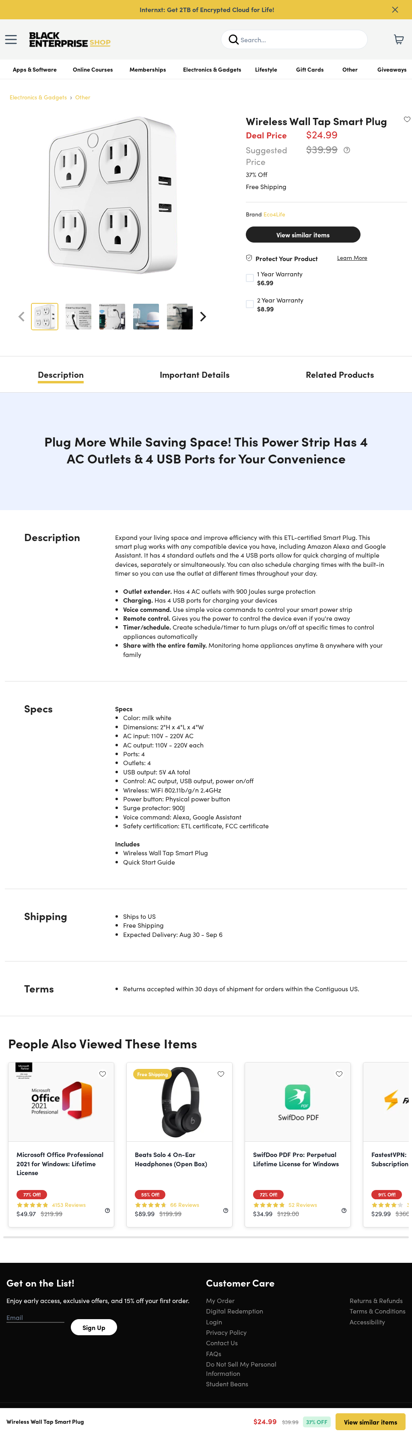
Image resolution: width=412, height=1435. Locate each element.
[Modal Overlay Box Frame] (206, 717)
